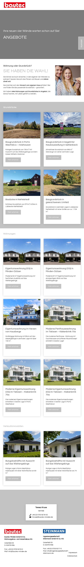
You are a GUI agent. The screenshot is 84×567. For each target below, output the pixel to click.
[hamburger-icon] (78, 5)
